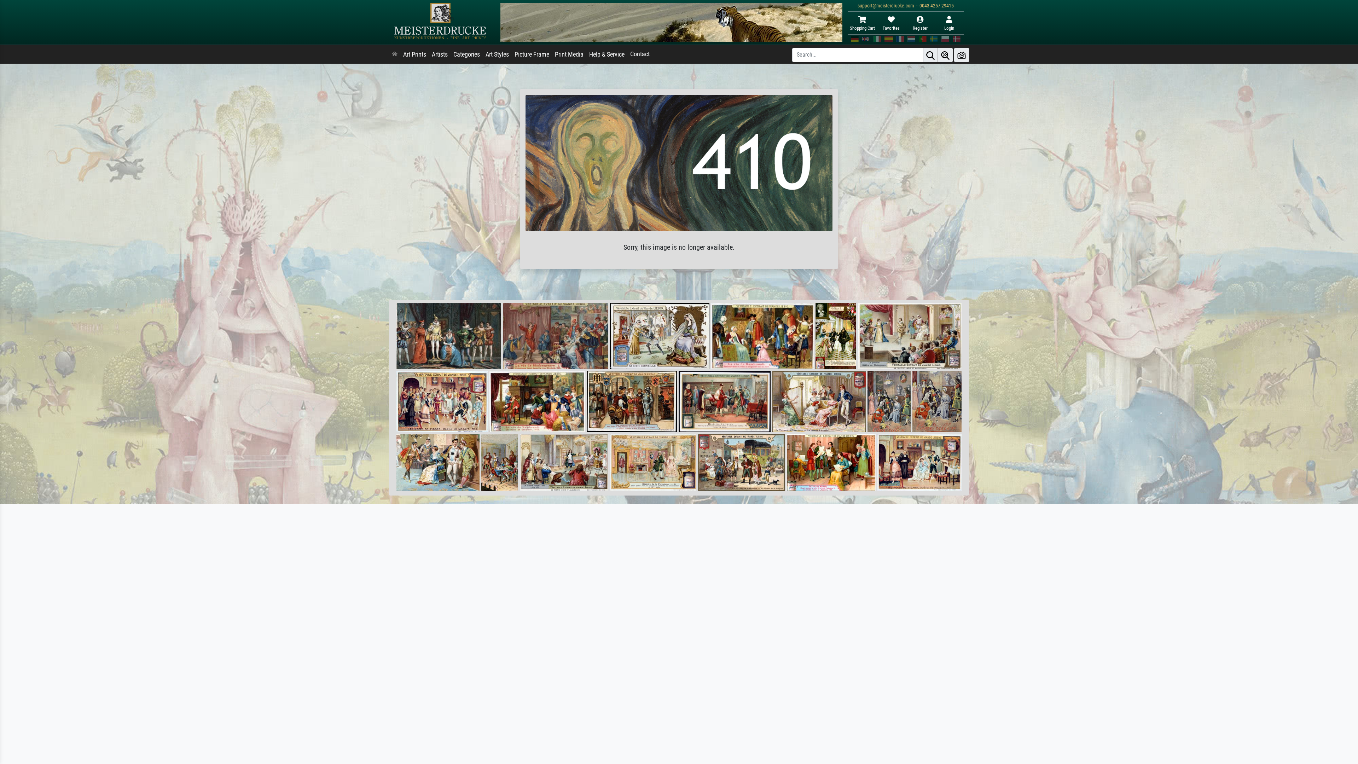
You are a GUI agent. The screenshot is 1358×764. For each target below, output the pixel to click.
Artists (440, 54)
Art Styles (497, 54)
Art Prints (414, 54)
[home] (394, 54)
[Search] (930, 55)
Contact (640, 54)
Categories (466, 54)
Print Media (569, 54)
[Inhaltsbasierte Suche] (945, 55)
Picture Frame (532, 54)
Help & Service (607, 54)
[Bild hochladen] (961, 55)
